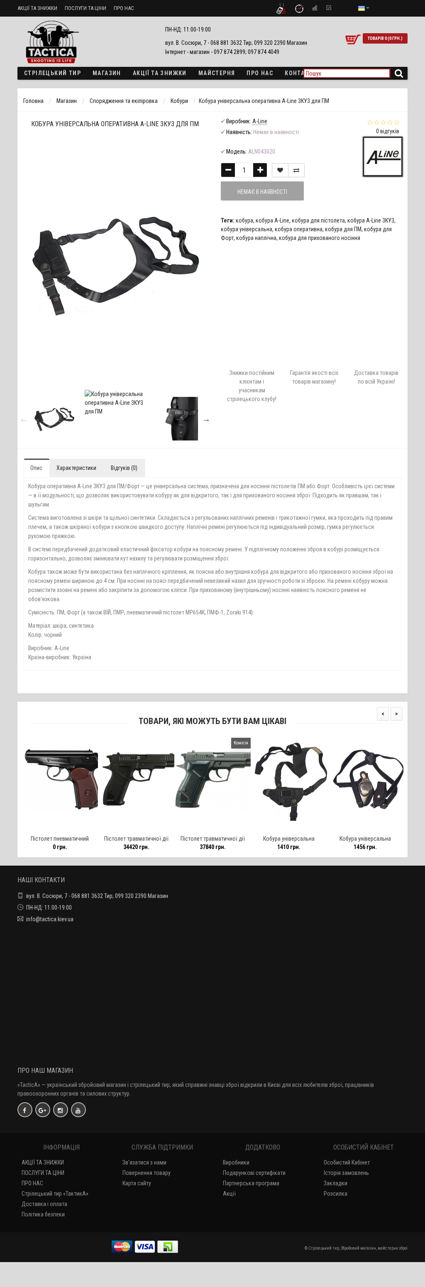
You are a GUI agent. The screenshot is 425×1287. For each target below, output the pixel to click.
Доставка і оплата (44, 1204)
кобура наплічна (256, 238)
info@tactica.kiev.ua (49, 919)
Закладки (335, 1183)
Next (206, 419)
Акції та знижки (160, 73)
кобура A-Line (272, 220)
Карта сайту (136, 1183)
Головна (33, 101)
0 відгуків (387, 131)
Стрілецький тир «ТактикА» (55, 1193)
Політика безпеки (43, 1214)
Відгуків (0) (124, 468)
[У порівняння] (296, 170)
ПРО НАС (124, 8)
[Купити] (40, 827)
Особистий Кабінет (347, 1162)
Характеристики (76, 468)
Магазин (107, 73)
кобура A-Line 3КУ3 (370, 220)
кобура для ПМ (343, 229)
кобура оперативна (298, 229)
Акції (229, 1193)
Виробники (236, 1162)
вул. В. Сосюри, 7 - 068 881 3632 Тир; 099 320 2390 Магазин (97, 896)
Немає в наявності (262, 191)
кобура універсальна (246, 229)
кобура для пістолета (318, 220)
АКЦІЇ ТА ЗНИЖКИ (37, 8)
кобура (244, 220)
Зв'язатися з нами (144, 1162)
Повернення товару (146, 1173)
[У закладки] (280, 170)
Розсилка (335, 1193)
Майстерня (216, 73)
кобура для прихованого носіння (319, 238)
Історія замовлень (346, 1173)
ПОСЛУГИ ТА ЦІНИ (85, 8)
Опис (36, 468)
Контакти (301, 73)
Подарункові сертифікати (254, 1173)
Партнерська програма (251, 1183)
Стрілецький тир (52, 73)
